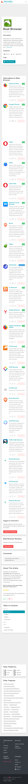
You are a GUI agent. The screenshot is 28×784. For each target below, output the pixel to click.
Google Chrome (14, 104)
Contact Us (17, 762)
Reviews (6, 614)
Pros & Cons (7, 619)
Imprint (16, 764)
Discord (5, 752)
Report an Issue (7, 761)
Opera (11, 142)
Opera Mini (12, 184)
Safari (11, 163)
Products (5, 748)
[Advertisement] (14, 10)
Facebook (18, 767)
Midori (11, 244)
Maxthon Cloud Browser (14, 203)
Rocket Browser (14, 459)
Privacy (9, 781)
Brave (11, 223)
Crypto (5, 750)
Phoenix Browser (14, 501)
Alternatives (7, 612)
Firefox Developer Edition (15, 326)
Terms (5, 781)
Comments (6, 627)
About (16, 760)
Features (6, 617)
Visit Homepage (10, 61)
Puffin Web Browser (15, 440)
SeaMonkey (13, 265)
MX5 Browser (13, 481)
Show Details (21, 100)
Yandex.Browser (14, 310)
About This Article (8, 630)
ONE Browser (13, 367)
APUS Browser (14, 421)
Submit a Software (19, 744)
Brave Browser (14, 398)
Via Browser (13, 388)
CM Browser (13, 346)
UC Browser (13, 287)
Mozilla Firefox (14, 84)
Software (5, 745)
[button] (26, 2)
